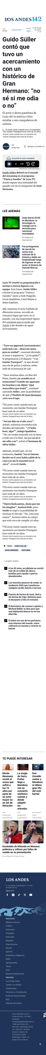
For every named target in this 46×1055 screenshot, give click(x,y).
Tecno (8, 966)
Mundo (9, 948)
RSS (7, 999)
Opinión (9, 952)
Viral (8, 970)
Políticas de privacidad (15, 996)
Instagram (13, 894)
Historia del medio (13, 1003)
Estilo (8, 959)
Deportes (9, 940)
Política (9, 926)
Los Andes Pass (13, 981)
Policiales (10, 937)
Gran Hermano (11, 550)
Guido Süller (20, 546)
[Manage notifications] (40, 1044)
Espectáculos (17, 30)
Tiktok (19, 894)
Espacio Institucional (15, 974)
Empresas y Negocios (15, 955)
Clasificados (11, 988)
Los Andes (4, 30)
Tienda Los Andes (13, 985)
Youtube (30, 894)
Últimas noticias (13, 922)
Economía (10, 929)
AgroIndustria (11, 963)
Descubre (26, 550)
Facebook (7, 894)
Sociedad (10, 933)
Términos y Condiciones (16, 992)
